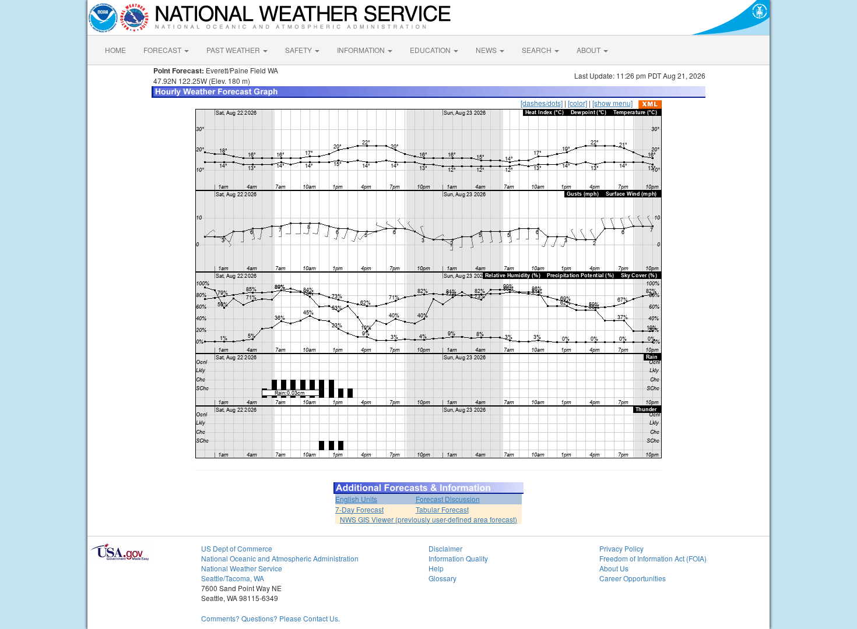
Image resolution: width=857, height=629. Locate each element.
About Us (613, 568)
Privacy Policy (621, 548)
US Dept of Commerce (236, 548)
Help (436, 568)
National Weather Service (241, 568)
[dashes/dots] (542, 103)
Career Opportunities (632, 578)
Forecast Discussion (448, 499)
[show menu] (612, 103)
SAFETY (299, 50)
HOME (115, 50)
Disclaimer (445, 548)
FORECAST (163, 50)
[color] (577, 103)
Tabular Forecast (442, 509)
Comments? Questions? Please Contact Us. (270, 618)
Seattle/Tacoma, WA (232, 578)
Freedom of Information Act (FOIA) (653, 558)
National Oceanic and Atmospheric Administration (280, 558)
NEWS (487, 50)
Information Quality (458, 558)
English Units (356, 499)
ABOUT (589, 50)
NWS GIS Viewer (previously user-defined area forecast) (428, 519)
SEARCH (537, 50)
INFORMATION (362, 50)
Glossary (442, 578)
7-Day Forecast (359, 509)
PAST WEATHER (234, 50)
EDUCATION (431, 50)
